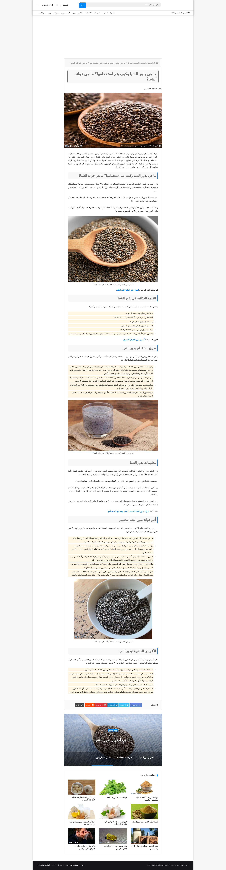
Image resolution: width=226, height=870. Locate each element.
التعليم (105, 13)
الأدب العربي (65, 13)
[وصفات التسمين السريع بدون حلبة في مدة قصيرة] (81, 811)
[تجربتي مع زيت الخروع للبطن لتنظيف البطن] (113, 836)
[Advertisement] (113, 36)
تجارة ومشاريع (54, 13)
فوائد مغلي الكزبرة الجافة (117, 798)
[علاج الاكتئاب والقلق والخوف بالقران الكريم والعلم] (81, 836)
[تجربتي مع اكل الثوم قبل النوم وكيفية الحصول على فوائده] (113, 811)
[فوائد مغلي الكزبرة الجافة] (113, 787)
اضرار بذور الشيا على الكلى (127, 290)
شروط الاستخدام (58, 865)
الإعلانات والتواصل (43, 865)
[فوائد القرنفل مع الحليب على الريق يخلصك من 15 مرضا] (144, 836)
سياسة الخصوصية (72, 865)
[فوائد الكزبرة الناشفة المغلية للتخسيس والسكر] (144, 787)
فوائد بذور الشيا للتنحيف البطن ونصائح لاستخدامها (128, 511)
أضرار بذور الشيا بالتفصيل (134, 340)
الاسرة (112, 13)
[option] (113, 740)
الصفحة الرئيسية (62, 5)
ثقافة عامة (88, 13)
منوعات (42, 13)
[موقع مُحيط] (179, 5)
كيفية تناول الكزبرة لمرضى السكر (145, 822)
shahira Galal (156, 89)
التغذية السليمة (113, 730)
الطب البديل (133, 63)
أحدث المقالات (47, 5)
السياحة (97, 13)
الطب (143, 63)
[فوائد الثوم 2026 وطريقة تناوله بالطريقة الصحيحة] (81, 787)
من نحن (82, 865)
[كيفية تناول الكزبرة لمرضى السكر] (144, 811)
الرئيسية (151, 63)
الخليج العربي (77, 13)
